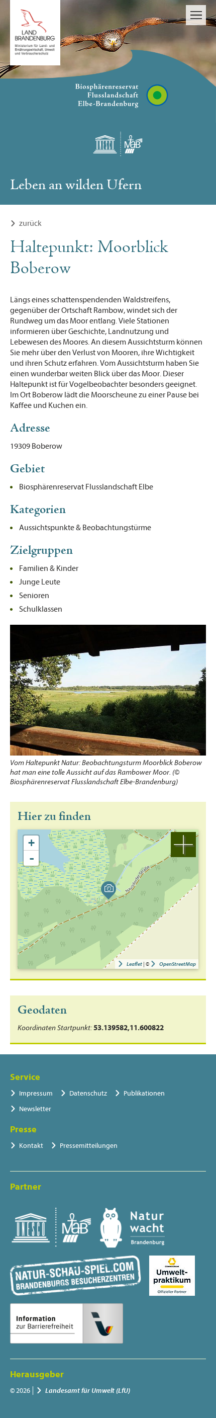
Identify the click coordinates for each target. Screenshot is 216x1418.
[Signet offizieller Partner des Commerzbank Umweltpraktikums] (172, 1276)
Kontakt (31, 1145)
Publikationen (144, 1093)
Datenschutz (88, 1093)
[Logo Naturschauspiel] (75, 1276)
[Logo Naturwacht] (132, 1228)
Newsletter (35, 1109)
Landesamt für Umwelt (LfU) (87, 1390)
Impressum (36, 1093)
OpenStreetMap (177, 964)
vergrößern (183, 844)
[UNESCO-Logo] (51, 1228)
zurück (30, 223)
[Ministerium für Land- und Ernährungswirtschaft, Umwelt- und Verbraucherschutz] (35, 32)
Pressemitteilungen (89, 1145)
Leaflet (134, 964)
